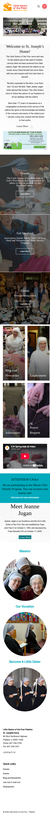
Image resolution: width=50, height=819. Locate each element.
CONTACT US (9, 752)
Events (6, 773)
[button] (44, 6)
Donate (6, 769)
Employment (8, 786)
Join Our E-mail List (11, 782)
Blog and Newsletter (12, 778)
